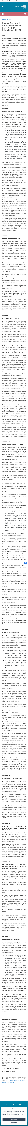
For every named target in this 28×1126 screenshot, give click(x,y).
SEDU (3, 7)
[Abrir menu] (2, 14)
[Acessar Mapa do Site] (14, 1)
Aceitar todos (14, 1119)
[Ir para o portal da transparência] (5, 1)
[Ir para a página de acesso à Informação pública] (2, 1)
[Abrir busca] (25, 14)
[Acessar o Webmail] (11, 1)
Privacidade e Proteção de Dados (14, 18)
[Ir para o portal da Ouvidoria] (7, 1)
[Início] (3, 18)
